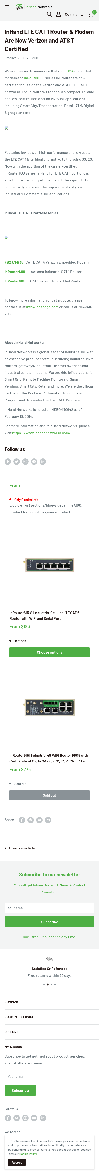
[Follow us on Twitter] (16, 461)
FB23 (68, 71)
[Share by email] (48, 819)
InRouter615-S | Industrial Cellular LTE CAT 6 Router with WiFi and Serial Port (44, 615)
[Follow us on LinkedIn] (43, 461)
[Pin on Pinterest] (30, 819)
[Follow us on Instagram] (25, 461)
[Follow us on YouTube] (34, 461)
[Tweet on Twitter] (39, 819)
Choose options (49, 652)
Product (10, 58)
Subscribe (49, 921)
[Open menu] (7, 7)
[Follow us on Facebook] (8, 461)
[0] (90, 14)
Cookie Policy (28, 1154)
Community (74, 14)
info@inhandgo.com (42, 307)
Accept (17, 1162)
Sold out (49, 795)
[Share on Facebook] (22, 819)
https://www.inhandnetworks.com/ (41, 432)
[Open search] (49, 14)
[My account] (58, 14)
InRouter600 (34, 78)
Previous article (22, 848)
